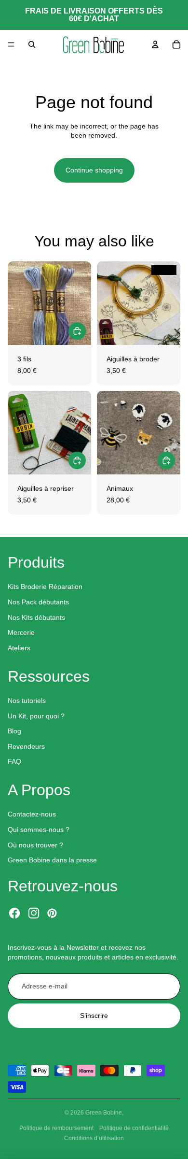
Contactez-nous (32, 814)
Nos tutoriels (27, 700)
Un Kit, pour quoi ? (36, 716)
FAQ (14, 761)
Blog (14, 731)
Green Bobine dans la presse (52, 860)
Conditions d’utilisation (94, 1138)
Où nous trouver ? (35, 845)
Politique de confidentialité (134, 1128)
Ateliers (19, 648)
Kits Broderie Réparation (45, 586)
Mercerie (21, 632)
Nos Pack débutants (38, 602)
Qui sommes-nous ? (38, 829)
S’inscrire (94, 1015)
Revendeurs (26, 746)
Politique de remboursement (56, 1128)
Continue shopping (94, 170)
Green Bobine (103, 1112)
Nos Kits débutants (36, 617)
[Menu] (11, 44)
